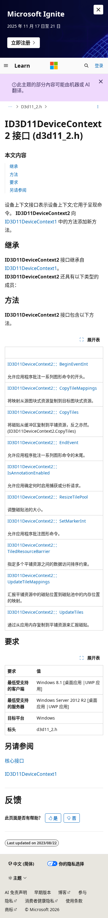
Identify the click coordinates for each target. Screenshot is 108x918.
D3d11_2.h (31, 106)
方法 (14, 174)
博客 (62, 892)
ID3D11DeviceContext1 (31, 221)
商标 (9, 909)
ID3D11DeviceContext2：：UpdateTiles (45, 612)
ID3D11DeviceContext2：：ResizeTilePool (48, 497)
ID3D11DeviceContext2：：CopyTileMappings (52, 388)
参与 (82, 892)
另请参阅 (18, 190)
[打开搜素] (86, 65)
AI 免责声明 (16, 892)
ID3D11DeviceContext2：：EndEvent (43, 442)
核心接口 (14, 760)
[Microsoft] (54, 65)
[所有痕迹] (10, 107)
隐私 (9, 901)
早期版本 (42, 892)
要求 (14, 182)
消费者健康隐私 (39, 901)
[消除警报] (98, 9)
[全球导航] (6, 65)
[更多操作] (98, 107)
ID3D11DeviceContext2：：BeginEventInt (48, 364)
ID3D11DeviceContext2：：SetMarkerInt (47, 521)
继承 (14, 166)
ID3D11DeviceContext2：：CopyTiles (43, 412)
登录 (99, 65)
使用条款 (74, 901)
